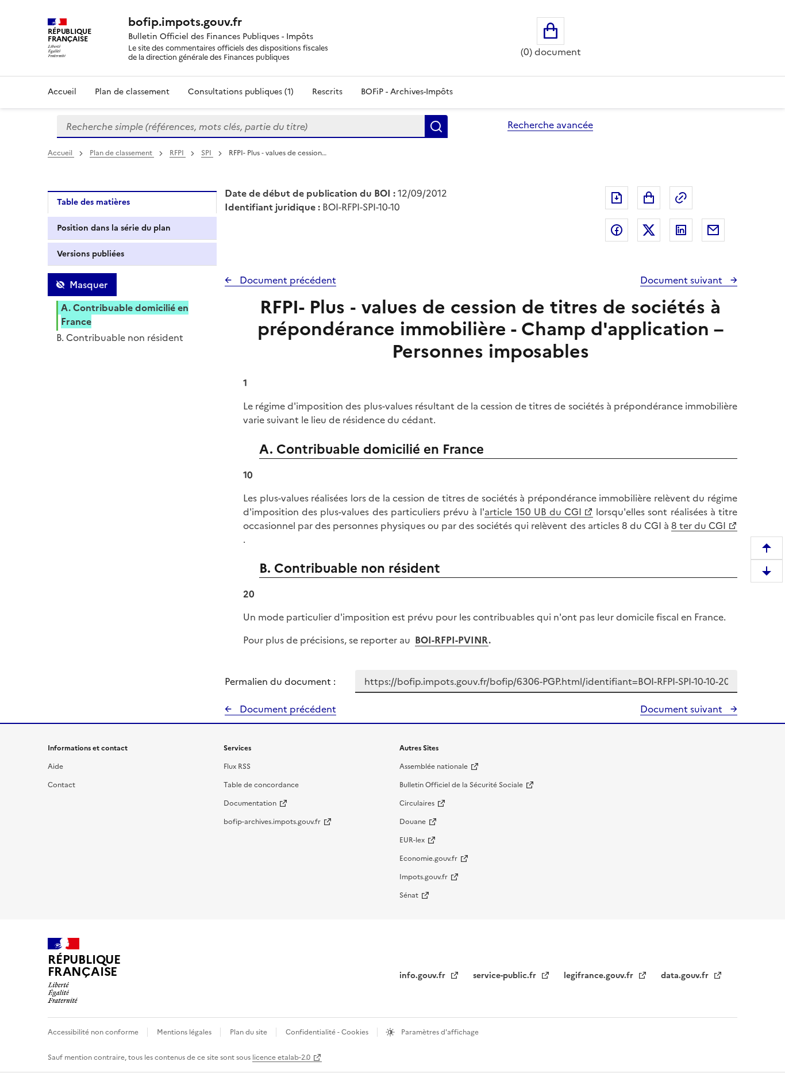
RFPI (178, 153)
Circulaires (416, 803)
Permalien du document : (280, 681)
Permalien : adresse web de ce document (680, 197)
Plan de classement (132, 92)
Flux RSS (237, 766)
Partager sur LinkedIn (680, 230)
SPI (207, 153)
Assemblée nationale (433, 766)
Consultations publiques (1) (241, 92)
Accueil (62, 92)
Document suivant (682, 280)
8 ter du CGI (698, 525)
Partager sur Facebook (616, 230)
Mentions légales (185, 1032)
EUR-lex (412, 840)
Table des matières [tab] (93, 202)
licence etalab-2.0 (281, 1057)
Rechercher (436, 126)
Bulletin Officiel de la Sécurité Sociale (461, 785)
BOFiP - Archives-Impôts (407, 92)
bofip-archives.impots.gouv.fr (272, 822)
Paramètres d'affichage (439, 1032)
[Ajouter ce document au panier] (648, 197)
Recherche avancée (550, 125)
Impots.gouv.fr (423, 877)
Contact (61, 785)
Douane (412, 822)
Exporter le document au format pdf (616, 197)
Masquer (88, 285)
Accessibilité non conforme (94, 1032)
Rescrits (327, 92)
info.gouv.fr (423, 975)
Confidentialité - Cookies (328, 1032)
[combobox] (241, 126)
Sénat (408, 895)
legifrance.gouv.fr (600, 975)
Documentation (250, 803)
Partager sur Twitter (648, 230)
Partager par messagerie (713, 230)
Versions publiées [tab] (90, 254)
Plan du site (249, 1032)
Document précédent (286, 280)
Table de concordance (261, 785)
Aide (55, 766)
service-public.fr (505, 975)
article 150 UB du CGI (533, 512)
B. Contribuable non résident (119, 337)
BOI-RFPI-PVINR (451, 640)
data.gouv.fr (686, 975)
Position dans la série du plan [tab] (114, 228)
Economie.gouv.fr (428, 858)
